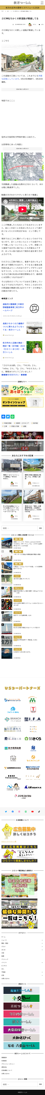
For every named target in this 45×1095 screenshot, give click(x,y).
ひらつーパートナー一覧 (8, 841)
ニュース (4, 940)
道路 (24, 426)
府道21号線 (15, 426)
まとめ (3, 950)
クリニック (4, 959)
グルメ (3, 946)
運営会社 (4, 1067)
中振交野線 (8, 423)
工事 (5, 426)
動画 (2, 956)
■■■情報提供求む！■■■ (14, 374)
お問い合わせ (5, 978)
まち (42, 24)
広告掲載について (6, 1070)
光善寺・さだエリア (22, 423)
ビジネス (4, 966)
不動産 (3, 972)
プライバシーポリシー (8, 1064)
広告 (2, 975)
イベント (4, 962)
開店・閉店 (4, 943)
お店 (2, 953)
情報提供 (4, 1057)
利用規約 (4, 1061)
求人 (2, 969)
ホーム (3, 937)
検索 (40, 528)
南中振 (35, 423)
